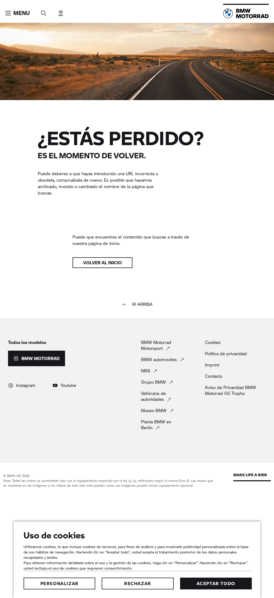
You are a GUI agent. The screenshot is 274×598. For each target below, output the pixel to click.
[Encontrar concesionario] (61, 11)
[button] (17, 13)
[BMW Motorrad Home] (246, 13)
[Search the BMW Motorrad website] (43, 11)
